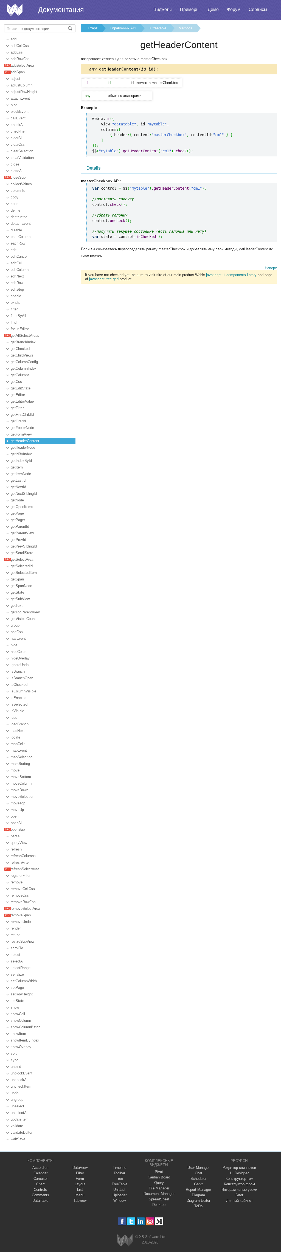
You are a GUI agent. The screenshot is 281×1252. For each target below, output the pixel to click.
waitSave (18, 1139)
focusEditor (20, 329)
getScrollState (22, 553)
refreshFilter (20, 862)
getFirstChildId (22, 414)
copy (14, 197)
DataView (80, 1168)
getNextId (18, 487)
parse (15, 836)
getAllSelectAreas (25, 335)
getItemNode (21, 474)
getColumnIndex (23, 368)
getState (17, 592)
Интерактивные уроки (239, 1190)
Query (159, 1183)
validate (17, 1126)
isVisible (17, 711)
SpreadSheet (159, 1199)
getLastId (18, 480)
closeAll (17, 171)
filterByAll (18, 316)
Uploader (120, 1195)
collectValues (21, 184)
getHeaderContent (25, 441)
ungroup (17, 1099)
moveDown (19, 790)
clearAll (17, 138)
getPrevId (18, 540)
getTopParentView (25, 612)
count (15, 204)
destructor (19, 217)
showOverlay (21, 1047)
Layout (80, 1184)
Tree (119, 1179)
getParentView (22, 533)
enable (16, 296)
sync (14, 1060)
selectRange (20, 968)
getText (17, 605)
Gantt (198, 1184)
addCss (17, 52)
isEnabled (18, 698)
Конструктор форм (239, 1184)
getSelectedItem (24, 573)
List (80, 1190)
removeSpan (21, 915)
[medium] (159, 1221)
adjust (15, 79)
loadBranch (20, 724)
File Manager (159, 1188)
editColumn (20, 270)
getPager (18, 520)
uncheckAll (19, 1080)
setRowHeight (22, 994)
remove (17, 882)
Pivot (159, 1172)
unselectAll (19, 1113)
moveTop (18, 803)
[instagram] (150, 1221)
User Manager (198, 1168)
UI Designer (239, 1173)
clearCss (18, 144)
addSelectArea (22, 65)
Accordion (40, 1168)
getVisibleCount (23, 619)
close (15, 164)
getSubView (20, 599)
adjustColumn (21, 85)
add (13, 39)
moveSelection (22, 797)
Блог (239, 1195)
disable (16, 230)
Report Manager (198, 1190)
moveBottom (21, 777)
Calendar (40, 1173)
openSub (18, 829)
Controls (40, 1190)
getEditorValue (22, 401)
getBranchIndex (23, 342)
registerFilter (20, 876)
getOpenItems (22, 507)
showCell (18, 1014)
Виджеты (162, 9)
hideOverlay (20, 658)
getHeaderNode (23, 447)
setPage (17, 988)
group (15, 625)
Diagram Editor (198, 1200)
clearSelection (22, 151)
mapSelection (21, 757)
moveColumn (21, 783)
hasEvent (18, 638)
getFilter (17, 408)
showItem (18, 1034)
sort (14, 1053)
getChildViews (22, 355)
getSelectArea (22, 559)
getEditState (20, 388)
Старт (92, 28)
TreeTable (119, 1184)
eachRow (18, 243)
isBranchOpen (22, 678)
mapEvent (19, 750)
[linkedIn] (140, 1221)
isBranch (18, 671)
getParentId (20, 526)
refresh (16, 849)
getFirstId (18, 421)
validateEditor (21, 1132)
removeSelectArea (25, 908)
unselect (17, 1106)
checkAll (17, 125)
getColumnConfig (24, 362)
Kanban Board (159, 1177)
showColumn (21, 1020)
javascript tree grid (104, 279)
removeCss (20, 895)
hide (14, 645)
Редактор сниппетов (239, 1168)
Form (80, 1179)
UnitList (119, 1190)
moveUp (17, 810)
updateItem (20, 1119)
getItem (17, 467)
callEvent (18, 118)
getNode (17, 500)
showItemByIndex (25, 1040)
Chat (198, 1173)
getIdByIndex (21, 454)
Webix (125, 1240)
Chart (40, 1184)
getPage (17, 513)
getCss (16, 382)
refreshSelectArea (25, 869)
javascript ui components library (231, 275)
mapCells (18, 744)
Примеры (189, 9)
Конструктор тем (239, 1179)
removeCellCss (23, 889)
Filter (80, 1173)
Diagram (198, 1195)
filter (14, 309)
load (14, 717)
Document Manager (159, 1194)
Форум (233, 9)
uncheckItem (21, 1086)
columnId (18, 191)
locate (15, 737)
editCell (17, 263)
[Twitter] (131, 1221)
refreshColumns (23, 856)
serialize (17, 974)
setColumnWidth (24, 981)
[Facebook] (122, 1221)
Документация (61, 9)
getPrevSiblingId (24, 546)
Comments (40, 1195)
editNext (17, 276)
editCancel (19, 256)
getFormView (21, 434)
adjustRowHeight (24, 92)
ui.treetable (157, 28)
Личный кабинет (239, 1200)
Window (119, 1200)
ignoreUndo (20, 665)
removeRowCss (23, 902)
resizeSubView (22, 941)
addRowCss (20, 59)
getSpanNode (21, 586)
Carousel (40, 1179)
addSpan (18, 72)
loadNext (18, 731)
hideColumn (20, 652)
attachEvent (20, 98)
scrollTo (17, 948)
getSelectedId (22, 566)
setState (17, 1001)
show (15, 1007)
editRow (17, 283)
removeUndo (21, 922)
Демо (213, 9)
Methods (185, 28)
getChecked (20, 349)
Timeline (119, 1168)
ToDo (198, 1206)
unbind (16, 1067)
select (15, 955)
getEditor (18, 395)
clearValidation (22, 158)
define (15, 210)
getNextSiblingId (24, 494)
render (16, 928)
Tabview (80, 1200)
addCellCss (20, 46)
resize (15, 935)
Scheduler (198, 1179)
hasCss (17, 632)
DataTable (40, 1200)
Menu (79, 1195)
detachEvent (21, 223)
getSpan (17, 579)
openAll (17, 823)
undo (14, 1093)
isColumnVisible (23, 691)
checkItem (19, 131)
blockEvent (20, 112)
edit (13, 250)
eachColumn (20, 237)
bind (14, 105)
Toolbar (119, 1173)
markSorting (20, 764)
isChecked (19, 685)
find (13, 322)
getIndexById (21, 461)
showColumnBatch (25, 1027)
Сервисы (258, 9)
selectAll (17, 961)
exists (15, 303)
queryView (19, 843)
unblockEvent (21, 1073)
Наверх (271, 268)
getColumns (20, 375)
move (15, 770)
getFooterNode (22, 428)
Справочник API (123, 28)
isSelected (19, 704)
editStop (17, 289)
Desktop (158, 1205)
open (14, 816)
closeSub (18, 177)
